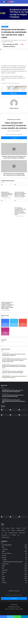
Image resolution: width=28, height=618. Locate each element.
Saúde (3, 580)
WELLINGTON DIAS (5, 537)
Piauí (6, 532)
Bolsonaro (7, 528)
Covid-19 (24, 528)
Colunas (4, 559)
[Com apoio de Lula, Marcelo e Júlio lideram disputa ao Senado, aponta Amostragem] (21, 187)
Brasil (6, 23)
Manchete (4, 572)
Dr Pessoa (4, 530)
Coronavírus (18, 528)
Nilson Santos (14, 108)
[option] (14, 13)
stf (9, 535)
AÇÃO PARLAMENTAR (6, 545)
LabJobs (18, 606)
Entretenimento (5, 563)
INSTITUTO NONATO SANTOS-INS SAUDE (13, 561)
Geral (3, 568)
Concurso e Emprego (6, 553)
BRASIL (12, 528)
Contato (21, 608)
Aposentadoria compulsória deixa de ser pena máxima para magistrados (6, 194)
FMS (8, 530)
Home (6, 608)
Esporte (3, 565)
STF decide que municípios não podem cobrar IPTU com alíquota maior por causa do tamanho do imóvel (20, 211)
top (18, 535)
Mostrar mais (13, 93)
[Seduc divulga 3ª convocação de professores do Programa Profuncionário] (14, 416)
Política (6, 26)
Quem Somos (11, 608)
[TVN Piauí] (8, 2)
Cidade (3, 551)
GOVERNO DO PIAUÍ (21, 530)
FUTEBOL (13, 530)
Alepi (3, 528)
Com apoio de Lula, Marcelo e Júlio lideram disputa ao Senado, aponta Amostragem (20, 194)
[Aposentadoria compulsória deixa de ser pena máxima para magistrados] (7, 187)
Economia (5, 549)
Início (3, 23)
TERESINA (14, 535)
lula (2, 532)
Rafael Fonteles (22, 532)
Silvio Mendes (4, 535)
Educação (4, 557)
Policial (3, 576)
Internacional (5, 570)
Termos (16, 608)
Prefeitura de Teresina (13, 532)
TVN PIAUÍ (4, 582)
